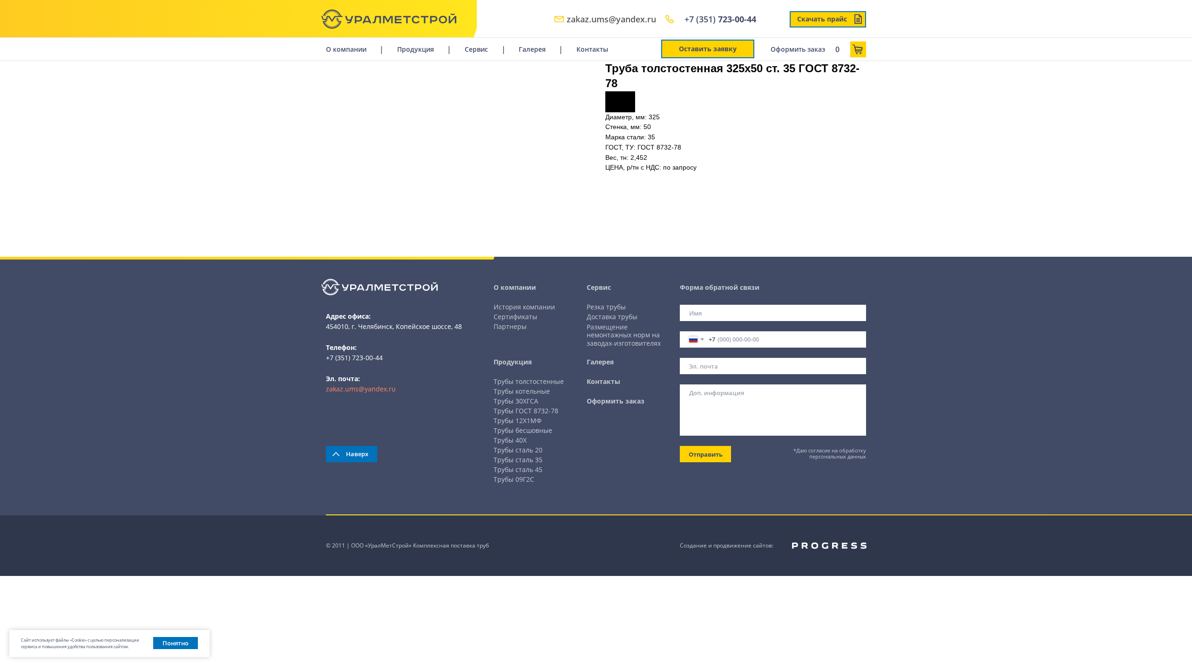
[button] (707, 49)
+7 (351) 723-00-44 (354, 357)
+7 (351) (720, 19)
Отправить (706, 454)
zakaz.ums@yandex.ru (361, 388)
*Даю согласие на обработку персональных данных (829, 453)
